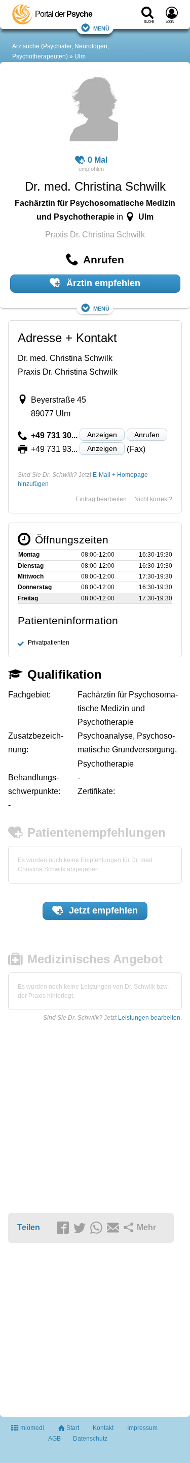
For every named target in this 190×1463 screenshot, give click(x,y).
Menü (101, 27)
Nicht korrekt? (153, 499)
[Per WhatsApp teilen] (97, 1228)
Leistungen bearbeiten (149, 1017)
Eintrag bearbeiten (101, 499)
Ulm (80, 56)
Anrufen (147, 435)
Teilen (28, 1227)
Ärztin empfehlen (102, 283)
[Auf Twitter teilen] (81, 1228)
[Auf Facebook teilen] (64, 1228)
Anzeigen (102, 435)
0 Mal (97, 160)
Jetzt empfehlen (102, 910)
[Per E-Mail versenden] (114, 1228)
